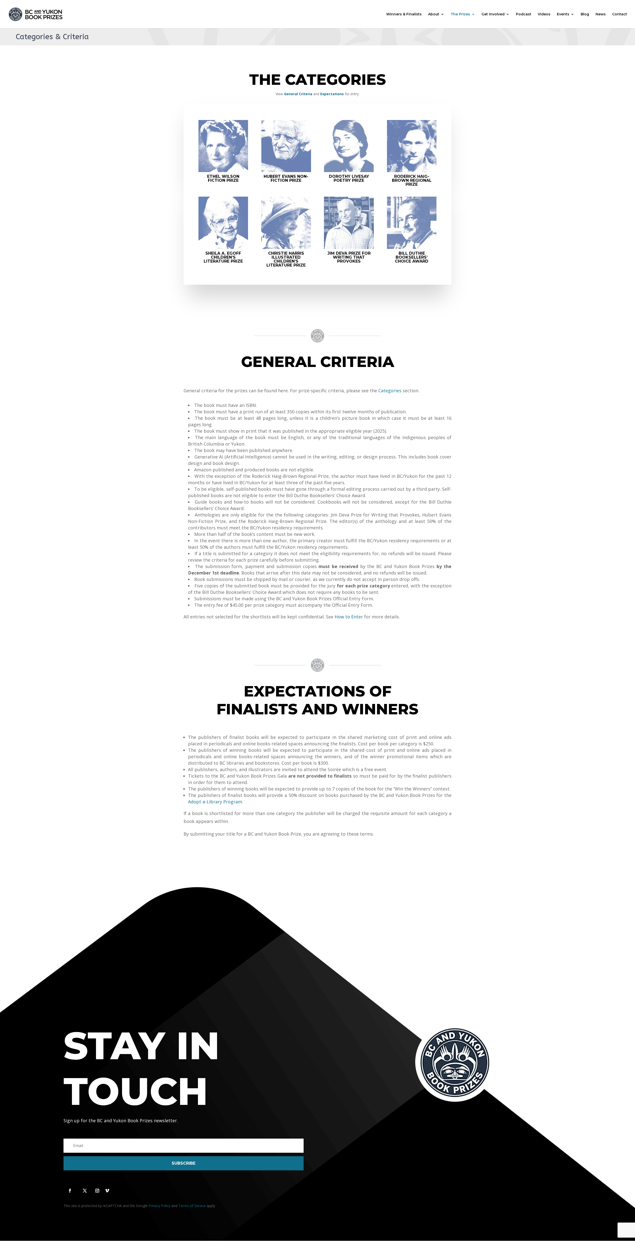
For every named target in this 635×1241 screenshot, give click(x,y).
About (433, 14)
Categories (389, 390)
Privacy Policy (159, 1205)
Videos (544, 14)
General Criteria (298, 93)
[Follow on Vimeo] (107, 1191)
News (601, 14)
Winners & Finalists (404, 14)
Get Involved (493, 14)
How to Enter (349, 617)
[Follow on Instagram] (97, 1191)
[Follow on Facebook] (70, 1190)
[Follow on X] (84, 1190)
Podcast (523, 14)
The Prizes (460, 14)
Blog (585, 14)
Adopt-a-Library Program (215, 802)
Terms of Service (192, 1205)
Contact (619, 14)
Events (563, 14)
